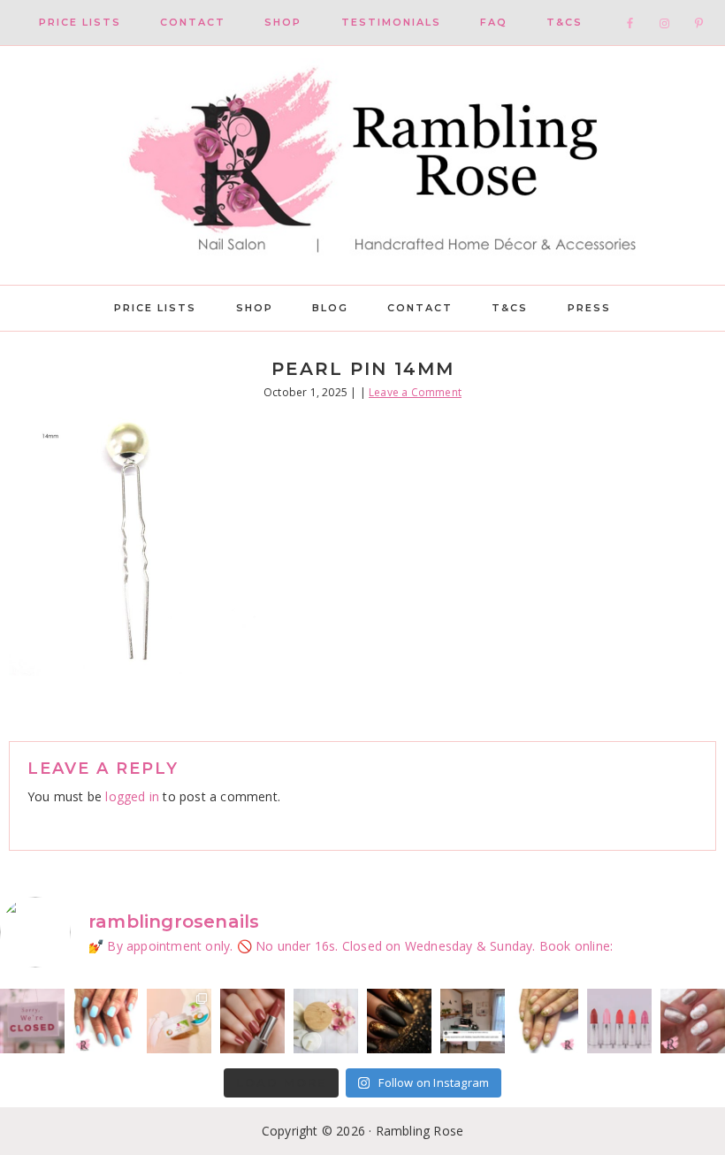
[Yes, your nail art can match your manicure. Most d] (692, 1021)
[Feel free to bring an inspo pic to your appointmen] (399, 1021)
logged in (132, 796)
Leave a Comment (415, 392)
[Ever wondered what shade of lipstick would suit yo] (619, 1021)
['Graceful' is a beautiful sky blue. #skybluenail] (105, 1021)
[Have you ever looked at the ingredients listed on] (326, 1021)
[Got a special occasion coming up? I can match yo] (252, 1021)
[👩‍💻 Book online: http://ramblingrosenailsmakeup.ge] (472, 1021)
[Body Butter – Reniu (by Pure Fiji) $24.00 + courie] (179, 1021)
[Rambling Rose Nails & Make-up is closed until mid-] (32, 1021)
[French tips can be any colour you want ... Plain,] (546, 1021)
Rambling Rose (362, 165)
